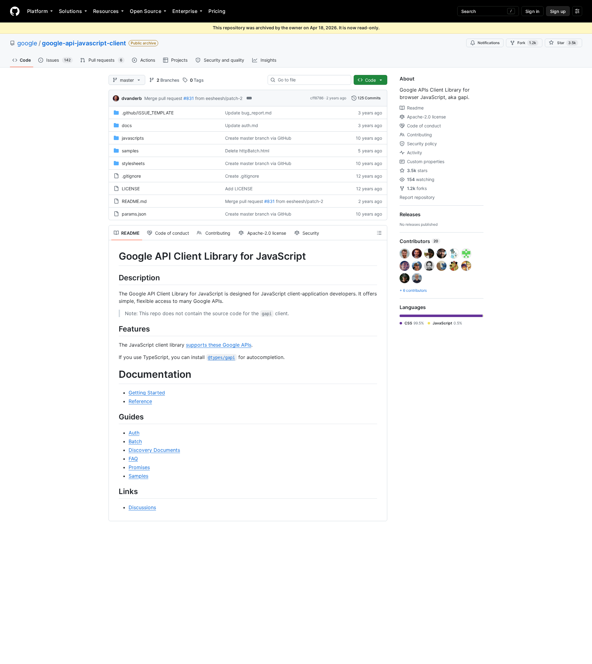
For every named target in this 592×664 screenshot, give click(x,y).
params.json (134, 214)
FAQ (133, 459)
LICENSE (131, 188)
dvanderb (131, 98)
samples (130, 150)
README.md (134, 201)
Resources (106, 11)
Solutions (70, 11)
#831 (188, 98)
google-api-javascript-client (84, 43)
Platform (37, 11)
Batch (135, 441)
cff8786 (316, 98)
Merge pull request (163, 98)
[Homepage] (15, 11)
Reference (140, 401)
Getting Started (147, 393)
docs (127, 125)
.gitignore (131, 176)
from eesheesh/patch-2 (218, 98)
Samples (138, 476)
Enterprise (184, 11)
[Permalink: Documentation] (114, 374)
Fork (526, 42)
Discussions (142, 507)
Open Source (145, 11)
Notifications (489, 42)
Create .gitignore (242, 176)
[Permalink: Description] (114, 277)
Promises (139, 467)
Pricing (216, 11)
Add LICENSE (239, 188)
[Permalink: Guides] (114, 416)
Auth (134, 433)
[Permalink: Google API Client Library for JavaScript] (114, 256)
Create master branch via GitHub (258, 138)
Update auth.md (241, 125)
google (27, 43)
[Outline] (379, 233)
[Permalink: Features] (114, 328)
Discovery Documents (154, 450)
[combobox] (312, 80)
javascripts (133, 138)
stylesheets (133, 163)
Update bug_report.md (248, 112)
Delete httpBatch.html (247, 150)
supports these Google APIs (218, 345)
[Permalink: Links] (114, 491)
